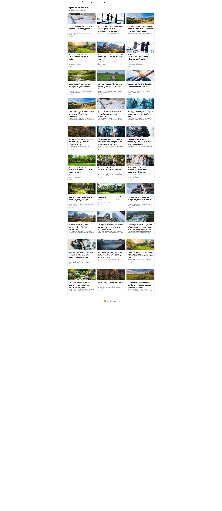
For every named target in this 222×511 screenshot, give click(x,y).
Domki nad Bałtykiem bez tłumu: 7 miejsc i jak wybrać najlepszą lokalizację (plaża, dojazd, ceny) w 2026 (111, 169)
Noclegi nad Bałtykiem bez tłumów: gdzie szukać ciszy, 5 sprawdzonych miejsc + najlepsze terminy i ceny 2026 (80, 28)
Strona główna (151, 1)
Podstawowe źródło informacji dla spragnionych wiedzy (86, 2)
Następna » (115, 301)
